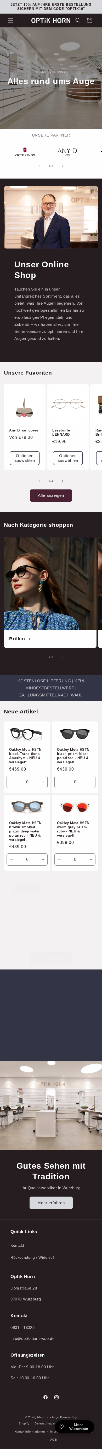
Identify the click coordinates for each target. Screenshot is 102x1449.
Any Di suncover (23, 430)
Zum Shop (48, 1033)
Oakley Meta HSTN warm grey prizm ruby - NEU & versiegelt (73, 829)
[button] (10, 20)
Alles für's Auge (48, 1417)
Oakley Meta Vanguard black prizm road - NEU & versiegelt (26, 912)
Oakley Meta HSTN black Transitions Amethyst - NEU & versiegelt (25, 756)
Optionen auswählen (24, 458)
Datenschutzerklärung (50, 1423)
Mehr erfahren (51, 1202)
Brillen (17, 638)
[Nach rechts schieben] (62, 165)
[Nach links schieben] (39, 165)
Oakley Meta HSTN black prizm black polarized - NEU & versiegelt (73, 756)
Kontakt (17, 1245)
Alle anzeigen (51, 495)
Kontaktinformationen (30, 1431)
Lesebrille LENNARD (61, 432)
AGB (53, 1439)
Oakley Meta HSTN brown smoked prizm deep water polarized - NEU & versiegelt (25, 831)
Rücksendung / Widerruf (32, 1257)
